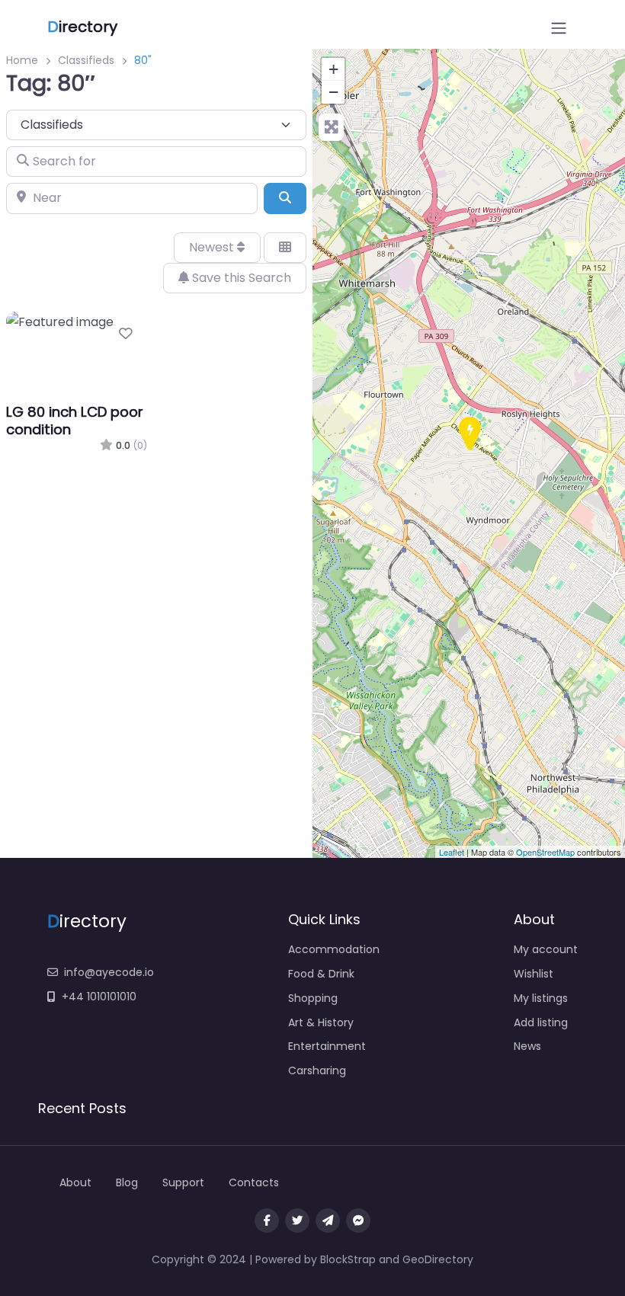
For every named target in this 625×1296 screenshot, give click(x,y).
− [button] (333, 91)
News (527, 1046)
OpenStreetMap (545, 852)
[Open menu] (559, 28)
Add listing (541, 1022)
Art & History (321, 1022)
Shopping (313, 998)
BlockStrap (349, 1259)
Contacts (254, 1182)
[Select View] (285, 247)
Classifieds (86, 60)
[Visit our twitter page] (297, 1220)
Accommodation (334, 949)
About (75, 1182)
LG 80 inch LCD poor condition (74, 420)
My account (546, 949)
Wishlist (533, 973)
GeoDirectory (437, 1259)
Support (183, 1182)
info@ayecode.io (109, 972)
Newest (213, 247)
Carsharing (317, 1070)
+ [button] (333, 68)
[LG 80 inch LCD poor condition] (469, 434)
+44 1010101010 (99, 996)
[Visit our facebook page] (267, 1220)
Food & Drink (321, 973)
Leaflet (451, 852)
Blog (127, 1182)
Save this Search (240, 277)
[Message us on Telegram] (328, 1220)
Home (22, 60)
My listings (541, 998)
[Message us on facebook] (358, 1220)
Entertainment (327, 1046)
